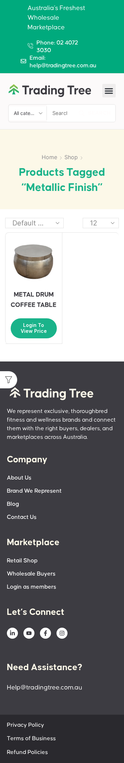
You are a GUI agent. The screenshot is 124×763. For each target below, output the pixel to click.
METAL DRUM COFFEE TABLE (33, 299)
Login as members (31, 587)
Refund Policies (27, 752)
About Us (19, 478)
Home (49, 157)
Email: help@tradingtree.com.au (63, 62)
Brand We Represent (34, 491)
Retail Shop (22, 561)
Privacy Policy (25, 725)
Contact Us (22, 517)
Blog (13, 504)
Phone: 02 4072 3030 (57, 47)
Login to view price (34, 328)
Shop (71, 157)
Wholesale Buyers (31, 574)
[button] (109, 90)
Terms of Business (31, 739)
